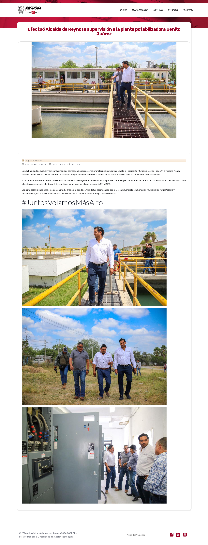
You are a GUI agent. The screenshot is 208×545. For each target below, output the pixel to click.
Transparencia (140, 10)
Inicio (123, 10)
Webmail (188, 10)
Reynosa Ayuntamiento (36, 164)
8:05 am (76, 164)
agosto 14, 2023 (59, 164)
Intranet (173, 10)
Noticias (158, 10)
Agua (29, 160)
